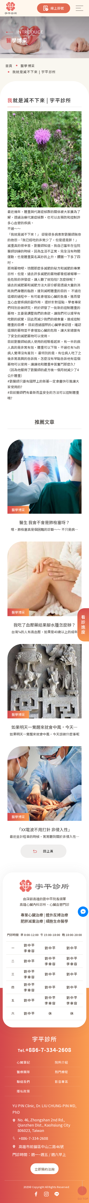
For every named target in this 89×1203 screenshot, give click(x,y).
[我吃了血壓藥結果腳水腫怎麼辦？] (44, 591)
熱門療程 (61, 1072)
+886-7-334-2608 (48, 1050)
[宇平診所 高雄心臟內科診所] (11, 8)
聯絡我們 (23, 1081)
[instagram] (46, 1194)
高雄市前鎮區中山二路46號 (41, 1146)
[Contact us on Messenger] (83, 911)
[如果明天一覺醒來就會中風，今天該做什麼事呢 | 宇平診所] (44, 693)
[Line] (56, 1194)
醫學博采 (27, 65)
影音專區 (61, 1081)
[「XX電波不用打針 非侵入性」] (44, 795)
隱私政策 (23, 1091)
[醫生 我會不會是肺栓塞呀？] (44, 488)
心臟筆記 (23, 1062)
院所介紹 (61, 1062)
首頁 (9, 65)
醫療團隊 (23, 1072)
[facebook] (36, 1194)
